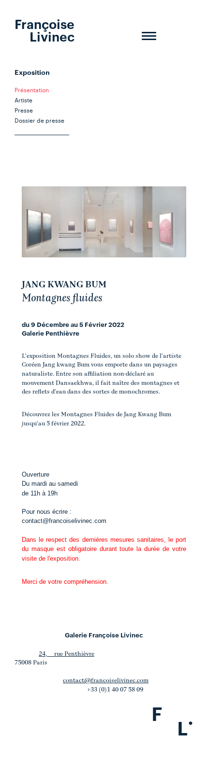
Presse (24, 109)
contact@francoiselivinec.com (64, 520)
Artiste (23, 99)
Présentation (32, 89)
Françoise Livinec (44, 29)
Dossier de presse (39, 119)
